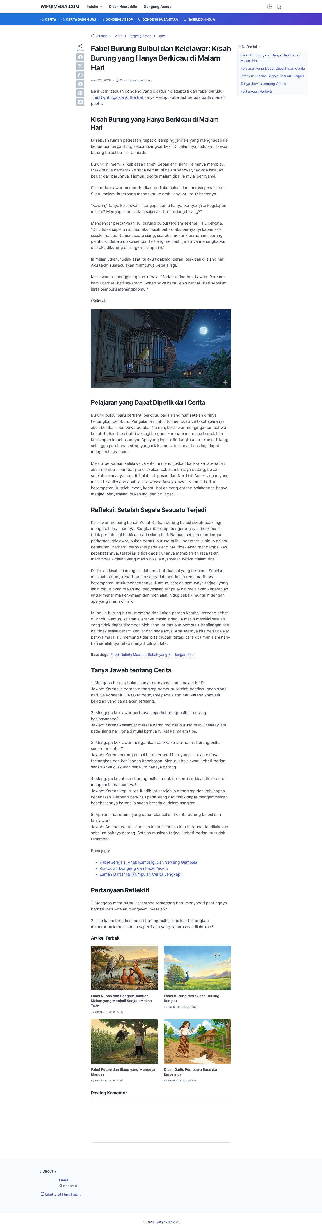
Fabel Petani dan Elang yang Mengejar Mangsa (123, 1071)
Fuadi (63, 1180)
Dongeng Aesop (158, 6)
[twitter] (80, 66)
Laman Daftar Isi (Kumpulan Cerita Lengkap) (141, 874)
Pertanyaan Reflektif (257, 91)
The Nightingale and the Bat (117, 97)
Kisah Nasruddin (123, 6)
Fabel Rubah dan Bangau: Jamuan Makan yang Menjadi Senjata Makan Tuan (121, 1001)
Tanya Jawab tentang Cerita (263, 83)
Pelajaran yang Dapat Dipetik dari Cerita (273, 68)
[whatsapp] (80, 75)
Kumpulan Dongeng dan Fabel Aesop (134, 868)
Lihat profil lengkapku (62, 1194)
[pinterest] (80, 93)
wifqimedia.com (60, 6)
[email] (80, 102)
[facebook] (80, 57)
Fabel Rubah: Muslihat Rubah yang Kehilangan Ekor (153, 654)
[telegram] (80, 84)
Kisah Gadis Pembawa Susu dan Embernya (191, 1071)
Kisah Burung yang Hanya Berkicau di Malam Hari (270, 58)
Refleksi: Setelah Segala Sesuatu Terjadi (272, 76)
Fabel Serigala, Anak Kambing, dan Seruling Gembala (148, 862)
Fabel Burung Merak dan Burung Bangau (191, 998)
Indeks (92, 6)
